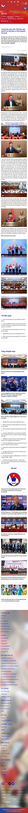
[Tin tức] (1, 16)
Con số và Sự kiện (5, 753)
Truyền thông (5, 733)
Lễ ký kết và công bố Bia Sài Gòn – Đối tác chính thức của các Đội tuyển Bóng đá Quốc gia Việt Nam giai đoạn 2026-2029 (13, 461)
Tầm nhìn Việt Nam (5, 646)
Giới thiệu (3, 615)
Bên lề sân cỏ (5, 742)
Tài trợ (4, 16)
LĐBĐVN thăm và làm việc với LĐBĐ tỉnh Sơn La (14, 333)
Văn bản (3, 762)
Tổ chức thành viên (5, 629)
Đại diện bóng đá (12, 18)
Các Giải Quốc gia (5, 691)
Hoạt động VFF (10, 16)
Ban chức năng (4, 623)
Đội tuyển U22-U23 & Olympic (8, 668)
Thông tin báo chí (5, 736)
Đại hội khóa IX (4, 21)
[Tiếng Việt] (23, 3)
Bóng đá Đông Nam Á (6, 703)
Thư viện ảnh (4, 774)
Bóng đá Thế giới (5, 708)
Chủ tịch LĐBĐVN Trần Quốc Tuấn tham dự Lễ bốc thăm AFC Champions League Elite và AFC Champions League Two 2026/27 (14, 325)
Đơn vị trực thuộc (5, 631)
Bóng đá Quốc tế (6, 700)
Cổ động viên (4, 750)
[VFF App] (18, 2)
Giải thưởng (3, 727)
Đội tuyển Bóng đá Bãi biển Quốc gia (9, 684)
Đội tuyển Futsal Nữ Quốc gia (7, 682)
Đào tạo (3, 715)
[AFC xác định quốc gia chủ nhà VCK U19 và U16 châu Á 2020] (14, 546)
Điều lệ (2, 618)
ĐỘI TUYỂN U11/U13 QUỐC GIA (8, 660)
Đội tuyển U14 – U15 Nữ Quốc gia (8, 674)
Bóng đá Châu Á (5, 705)
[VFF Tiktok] (14, 2)
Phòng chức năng (5, 626)
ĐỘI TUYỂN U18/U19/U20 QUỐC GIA (9, 666)
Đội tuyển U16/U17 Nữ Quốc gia (8, 676)
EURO (2, 711)
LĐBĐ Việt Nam (5, 613)
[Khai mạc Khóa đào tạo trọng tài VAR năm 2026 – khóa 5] (14, 362)
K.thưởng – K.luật (6, 724)
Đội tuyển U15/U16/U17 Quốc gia (9, 663)
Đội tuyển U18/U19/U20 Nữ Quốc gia (9, 679)
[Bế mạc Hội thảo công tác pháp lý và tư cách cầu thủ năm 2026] (14, 407)
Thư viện (3, 769)
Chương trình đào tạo (6, 720)
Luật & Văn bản (5, 760)
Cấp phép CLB (20, 18)
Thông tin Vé (4, 18)
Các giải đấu (5, 688)
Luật (2, 765)
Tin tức (18, 50)
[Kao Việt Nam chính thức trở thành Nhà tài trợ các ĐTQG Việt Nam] (14, 524)
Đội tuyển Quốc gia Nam (6, 658)
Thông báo (17, 16)
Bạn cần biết (4, 745)
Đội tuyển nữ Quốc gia (6, 671)
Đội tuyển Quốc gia (7, 655)
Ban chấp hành (4, 621)
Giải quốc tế (3, 694)
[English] (26, 3)
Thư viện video (4, 771)
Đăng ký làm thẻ (5, 739)
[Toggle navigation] (25, 8)
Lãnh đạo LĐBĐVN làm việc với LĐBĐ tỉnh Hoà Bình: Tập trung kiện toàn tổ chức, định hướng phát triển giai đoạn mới (13, 435)
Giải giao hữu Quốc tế (6, 696)
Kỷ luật (2, 729)
